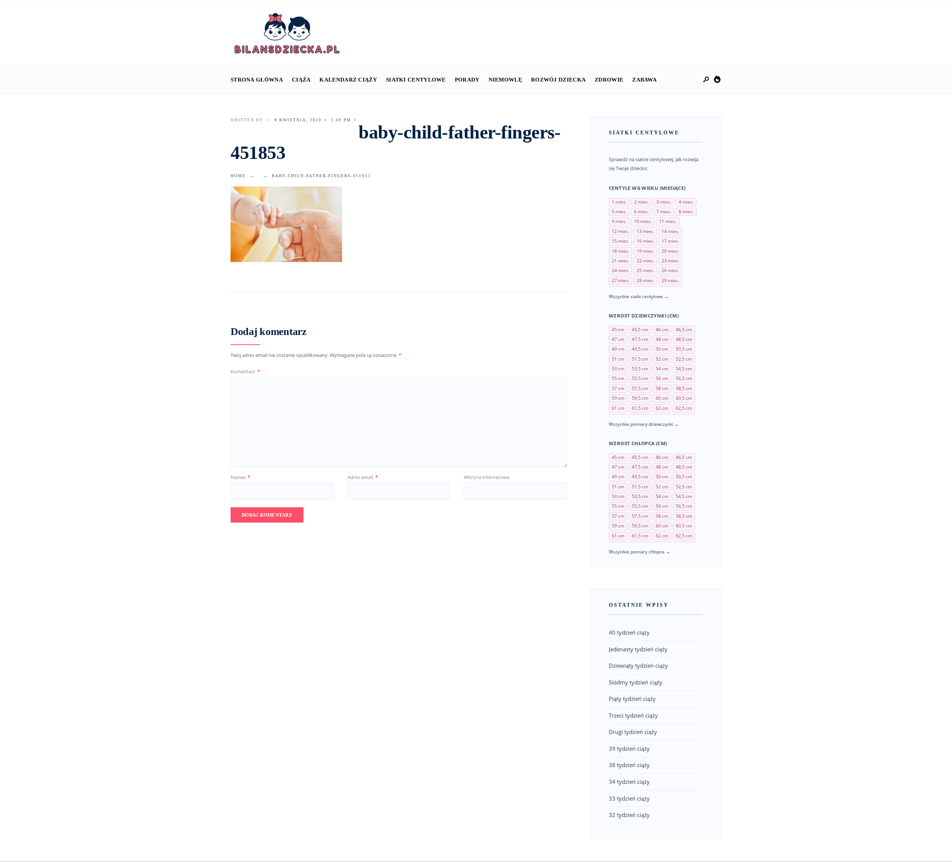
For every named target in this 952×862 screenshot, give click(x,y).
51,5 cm (640, 359)
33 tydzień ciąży (629, 798)
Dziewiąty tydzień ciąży (638, 665)
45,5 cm (640, 329)
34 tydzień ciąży (629, 781)
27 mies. (620, 280)
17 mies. (670, 241)
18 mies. (620, 251)
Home (238, 175)
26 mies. (670, 270)
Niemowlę (505, 80)
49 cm (618, 349)
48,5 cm (684, 339)
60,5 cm (684, 398)
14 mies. (670, 231)
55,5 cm (640, 378)
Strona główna (257, 80)
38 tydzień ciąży (629, 765)
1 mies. (619, 202)
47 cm (618, 339)
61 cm (618, 408)
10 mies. (643, 221)
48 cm (662, 339)
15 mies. (620, 241)
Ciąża (301, 80)
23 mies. (670, 261)
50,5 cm (684, 349)
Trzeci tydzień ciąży (633, 715)
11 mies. (667, 221)
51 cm (618, 359)
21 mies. (620, 261)
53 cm (618, 368)
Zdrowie (609, 80)
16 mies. (645, 241)
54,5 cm (684, 368)
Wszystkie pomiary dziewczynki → (644, 424)
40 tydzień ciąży (629, 632)
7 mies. (663, 211)
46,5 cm (684, 329)
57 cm (618, 388)
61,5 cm (640, 408)
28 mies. (645, 280)
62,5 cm (684, 408)
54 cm (662, 368)
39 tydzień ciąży (629, 748)
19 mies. (645, 251)
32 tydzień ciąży (629, 814)
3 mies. (663, 202)
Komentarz (245, 371)
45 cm (618, 329)
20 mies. (670, 251)
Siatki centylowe (416, 80)
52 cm (662, 359)
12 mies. (620, 231)
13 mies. (645, 231)
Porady (467, 80)
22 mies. (645, 261)
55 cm (618, 378)
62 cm (662, 408)
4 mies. (686, 202)
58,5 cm (684, 388)
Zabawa (644, 80)
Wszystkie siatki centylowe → (639, 296)
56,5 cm (684, 378)
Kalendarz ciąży (348, 80)
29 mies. (670, 280)
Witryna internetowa (486, 477)
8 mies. (686, 211)
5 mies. (619, 211)
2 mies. (641, 202)
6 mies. (641, 211)
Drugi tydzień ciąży (633, 731)
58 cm (662, 388)
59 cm (618, 398)
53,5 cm (640, 368)
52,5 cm (684, 359)
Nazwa (240, 477)
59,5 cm (640, 398)
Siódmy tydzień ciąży (635, 682)
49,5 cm (640, 349)
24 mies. (620, 270)
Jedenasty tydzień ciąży (638, 649)
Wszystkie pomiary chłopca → (639, 552)
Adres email (362, 477)
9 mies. (619, 221)
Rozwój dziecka (558, 80)
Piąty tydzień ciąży (632, 698)
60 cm (662, 398)
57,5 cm (640, 388)
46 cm (662, 329)
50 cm (662, 349)
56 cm (662, 378)
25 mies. (645, 270)
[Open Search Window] (706, 80)
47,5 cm (640, 339)
